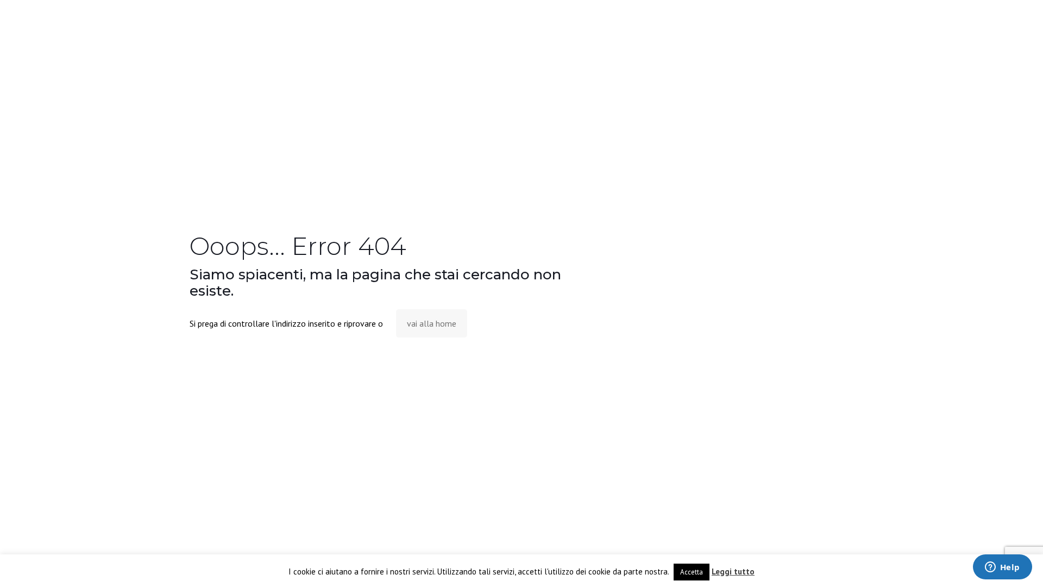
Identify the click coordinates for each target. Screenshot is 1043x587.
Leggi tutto (733, 571)
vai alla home (431, 323)
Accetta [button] (691, 572)
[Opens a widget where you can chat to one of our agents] (1002, 568)
